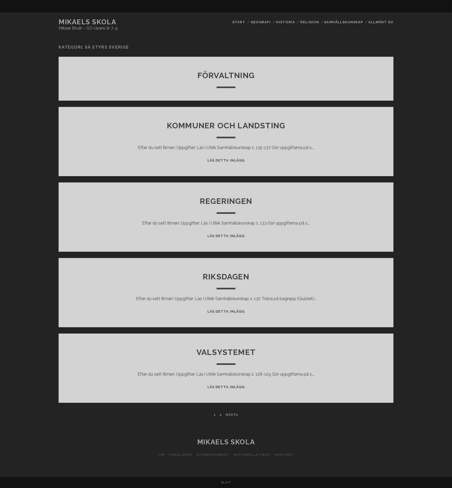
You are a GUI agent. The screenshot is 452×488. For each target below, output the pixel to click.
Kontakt (284, 455)
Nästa (231, 415)
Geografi (261, 22)
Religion (309, 22)
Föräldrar (180, 455)
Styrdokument (212, 455)
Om (161, 455)
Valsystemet (226, 352)
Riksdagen (226, 276)
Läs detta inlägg (226, 160)
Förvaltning (226, 75)
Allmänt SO (380, 22)
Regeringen (226, 201)
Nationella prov (251, 455)
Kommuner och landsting (226, 125)
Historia (285, 22)
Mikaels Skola (87, 22)
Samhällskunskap (343, 22)
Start (238, 22)
